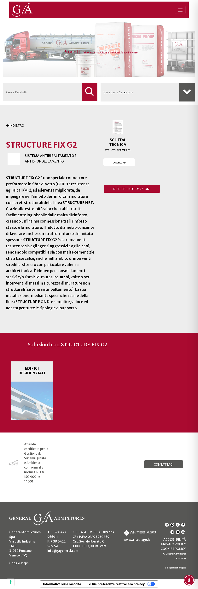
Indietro (16, 125)
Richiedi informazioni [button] (131, 189)
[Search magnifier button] (89, 92)
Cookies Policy (173, 549)
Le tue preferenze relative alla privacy (116, 584)
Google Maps (19, 563)
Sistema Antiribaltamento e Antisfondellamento (111, 52)
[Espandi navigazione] (180, 10)
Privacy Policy (173, 544)
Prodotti (73, 52)
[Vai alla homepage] (26, 10)
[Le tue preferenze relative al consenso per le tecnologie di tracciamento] (10, 582)
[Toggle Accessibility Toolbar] (189, 580)
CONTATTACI (163, 464)
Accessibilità (174, 539)
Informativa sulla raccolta (62, 584)
